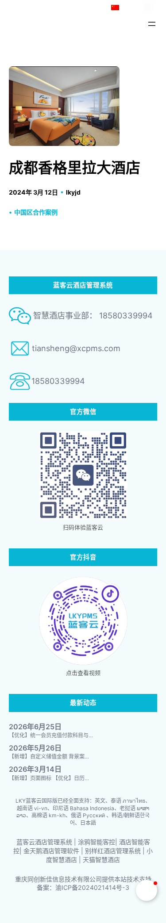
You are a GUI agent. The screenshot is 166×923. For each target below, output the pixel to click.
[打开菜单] (152, 24)
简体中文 (133, 7)
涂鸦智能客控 (96, 842)
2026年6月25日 (35, 727)
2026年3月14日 (35, 769)
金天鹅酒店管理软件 (51, 850)
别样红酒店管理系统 (113, 850)
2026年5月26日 (35, 748)
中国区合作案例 (36, 212)
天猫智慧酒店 (101, 859)
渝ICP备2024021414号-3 (92, 887)
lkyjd (73, 192)
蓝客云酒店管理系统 (44, 842)
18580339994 (58, 381)
